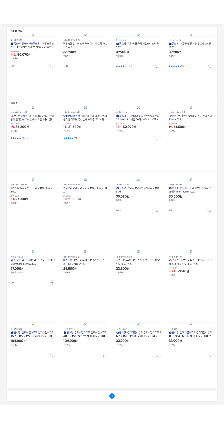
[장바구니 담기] (51, 66)
